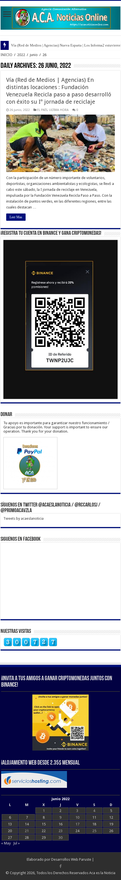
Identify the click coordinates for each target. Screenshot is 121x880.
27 (10, 837)
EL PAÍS (42, 110)
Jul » (16, 843)
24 (77, 831)
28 (27, 837)
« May (6, 843)
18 (94, 824)
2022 (21, 55)
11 (94, 817)
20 (10, 831)
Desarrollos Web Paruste (71, 859)
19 (111, 824)
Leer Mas (16, 217)
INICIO (6, 55)
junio (34, 55)
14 (27, 824)
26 (111, 831)
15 (44, 824)
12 (111, 817)
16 (60, 824)
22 (44, 831)
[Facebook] (60, 866)
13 (10, 824)
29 (44, 837)
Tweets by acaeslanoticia (23, 518)
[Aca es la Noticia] (60, 17)
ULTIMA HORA (59, 110)
